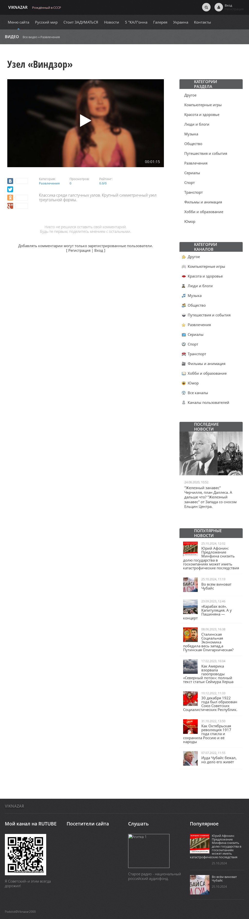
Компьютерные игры (203, 104)
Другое (190, 95)
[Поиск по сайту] (206, 7)
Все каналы (198, 392)
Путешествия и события (205, 153)
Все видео (30, 37)
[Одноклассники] (17, 197)
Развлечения (50, 37)
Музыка (191, 133)
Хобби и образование (203, 211)
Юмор (189, 221)
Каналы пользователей (208, 402)
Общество (193, 143)
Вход (98, 250)
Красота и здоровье (201, 114)
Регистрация (79, 250)
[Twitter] (10, 189)
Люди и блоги (196, 124)
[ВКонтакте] (17, 181)
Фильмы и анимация (203, 201)
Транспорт (193, 192)
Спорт (189, 182)
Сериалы (192, 172)
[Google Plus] (17, 206)
